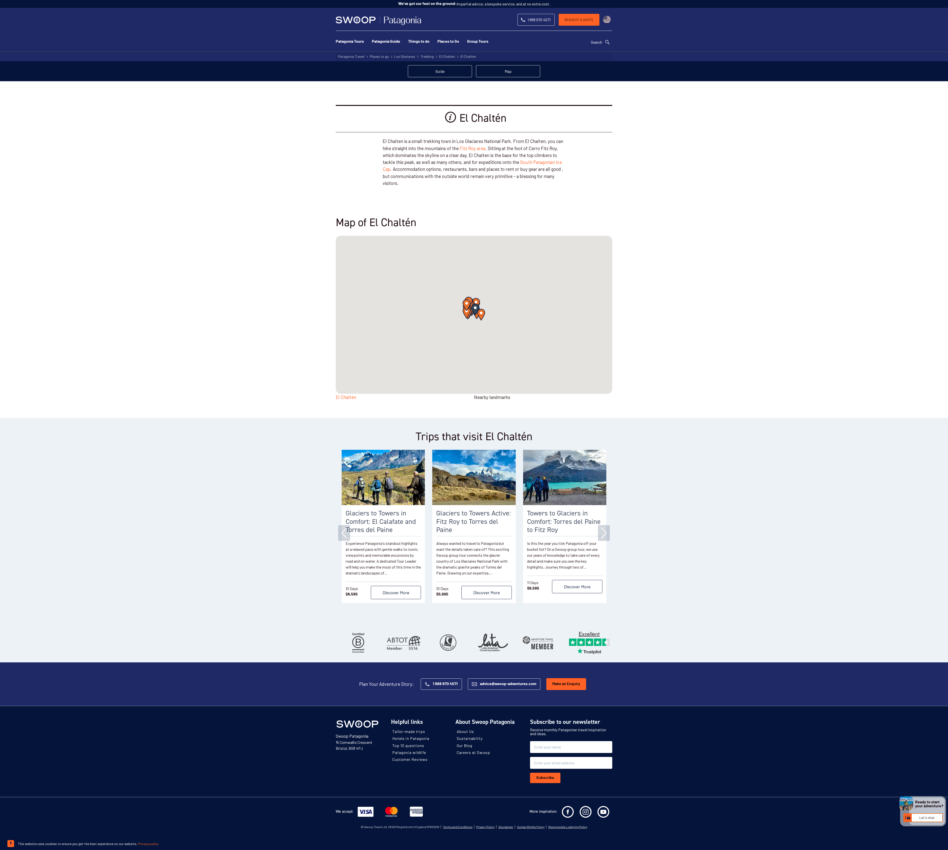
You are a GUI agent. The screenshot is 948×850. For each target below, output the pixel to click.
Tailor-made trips (408, 731)
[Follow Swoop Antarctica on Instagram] (585, 812)
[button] (475, 310)
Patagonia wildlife (409, 752)
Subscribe (545, 778)
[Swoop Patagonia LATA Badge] (493, 642)
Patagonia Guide (386, 42)
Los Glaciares (404, 56)
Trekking (427, 56)
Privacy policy (148, 844)
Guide (440, 71)
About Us (465, 731)
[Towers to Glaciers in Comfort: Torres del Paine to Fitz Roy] (564, 477)
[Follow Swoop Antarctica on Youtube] (603, 812)
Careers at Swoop (473, 752)
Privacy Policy (485, 827)
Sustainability (470, 738)
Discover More (396, 592)
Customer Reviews (410, 759)
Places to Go (448, 42)
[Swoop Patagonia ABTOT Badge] (403, 642)
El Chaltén (447, 56)
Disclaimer (505, 827)
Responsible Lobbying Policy (567, 827)
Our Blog (464, 745)
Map (508, 71)
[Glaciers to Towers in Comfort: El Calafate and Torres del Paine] (383, 477)
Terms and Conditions (458, 827)
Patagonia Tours (350, 42)
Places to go (379, 56)
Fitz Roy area (472, 148)
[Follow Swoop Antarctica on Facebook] (568, 812)
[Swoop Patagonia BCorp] (358, 642)
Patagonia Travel (351, 56)
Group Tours (477, 42)
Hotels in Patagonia (410, 738)
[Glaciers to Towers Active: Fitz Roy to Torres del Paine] (473, 477)
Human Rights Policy (531, 827)
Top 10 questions (408, 745)
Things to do (419, 42)
